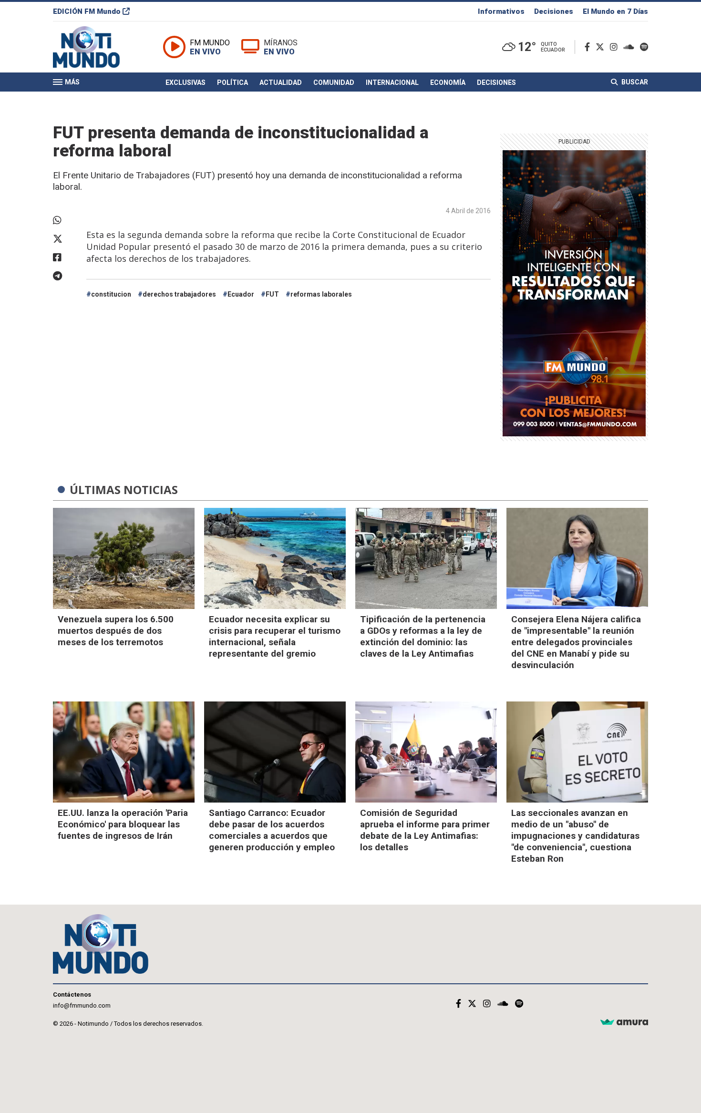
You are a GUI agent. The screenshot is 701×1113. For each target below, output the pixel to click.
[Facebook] (589, 47)
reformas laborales (321, 294)
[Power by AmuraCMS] (624, 1022)
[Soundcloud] (630, 47)
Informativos (501, 11)
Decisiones (553, 11)
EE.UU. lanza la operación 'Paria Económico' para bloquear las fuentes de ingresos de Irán (123, 824)
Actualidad (280, 82)
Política (232, 82)
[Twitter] (602, 47)
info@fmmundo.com (82, 1005)
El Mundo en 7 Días (615, 11)
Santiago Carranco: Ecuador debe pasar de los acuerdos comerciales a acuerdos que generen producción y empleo (272, 830)
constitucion (111, 294)
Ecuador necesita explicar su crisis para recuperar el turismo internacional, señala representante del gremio (274, 636)
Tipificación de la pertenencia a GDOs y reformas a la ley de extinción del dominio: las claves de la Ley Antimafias (422, 636)
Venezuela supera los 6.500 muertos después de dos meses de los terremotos (116, 631)
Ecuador (240, 294)
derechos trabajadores (179, 294)
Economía (447, 82)
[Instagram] (615, 47)
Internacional (392, 82)
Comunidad (333, 82)
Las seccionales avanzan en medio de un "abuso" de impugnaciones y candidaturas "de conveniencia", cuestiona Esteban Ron (575, 835)
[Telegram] (65, 276)
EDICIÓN (87, 11)
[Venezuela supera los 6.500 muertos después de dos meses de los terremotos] (124, 558)
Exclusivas (185, 82)
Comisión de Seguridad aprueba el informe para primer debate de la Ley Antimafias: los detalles (425, 830)
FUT (272, 294)
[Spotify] (644, 47)
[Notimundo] (96, 47)
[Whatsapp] (65, 220)
